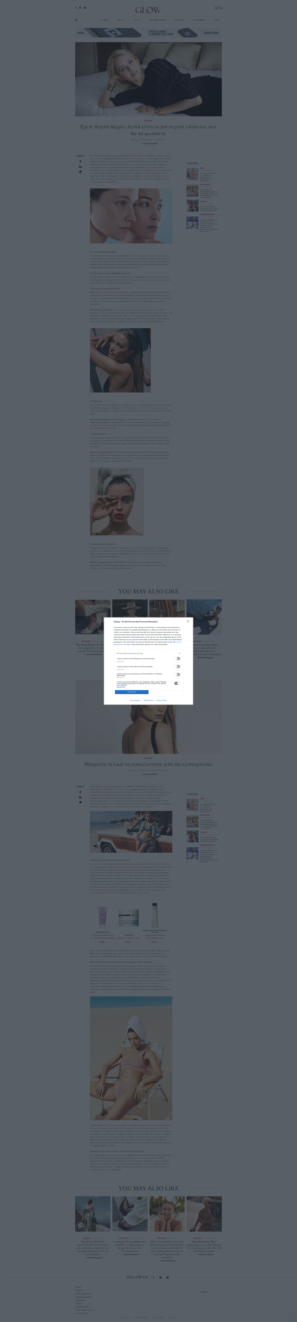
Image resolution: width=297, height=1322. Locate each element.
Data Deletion (135, 700)
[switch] (177, 658)
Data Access (148, 700)
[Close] (188, 622)
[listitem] (148, 653)
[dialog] (148, 661)
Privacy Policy (162, 700)
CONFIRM (132, 692)
